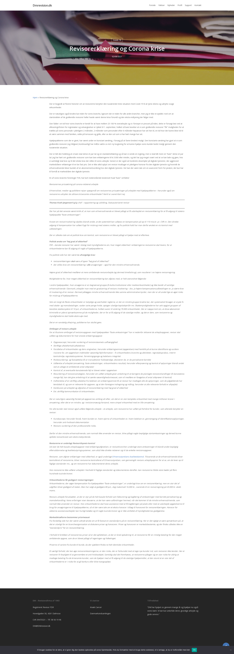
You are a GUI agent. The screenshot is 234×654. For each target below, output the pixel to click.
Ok (194, 650)
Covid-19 (117, 40)
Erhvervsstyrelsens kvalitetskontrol (128, 456)
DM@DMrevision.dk (41, 626)
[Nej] (230, 650)
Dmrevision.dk (42, 5)
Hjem (35, 97)
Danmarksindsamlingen (100, 613)
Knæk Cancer (96, 607)
